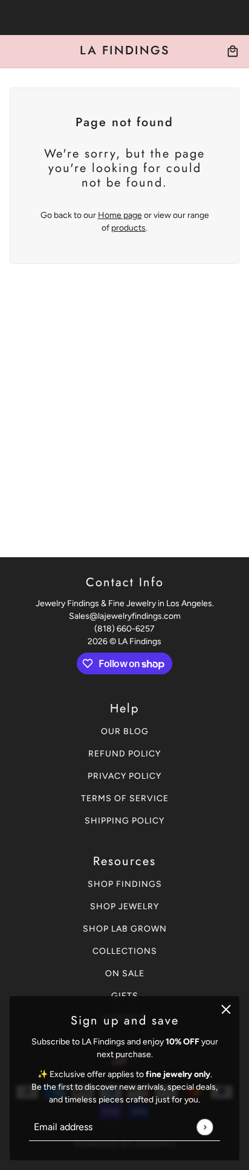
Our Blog (125, 731)
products (128, 228)
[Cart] (232, 51)
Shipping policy (124, 821)
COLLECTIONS (124, 951)
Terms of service (125, 798)
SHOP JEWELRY (124, 906)
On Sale (124, 973)
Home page (120, 215)
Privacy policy (124, 776)
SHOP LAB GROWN (125, 929)
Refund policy (124, 754)
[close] (226, 1009)
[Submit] (204, 1127)
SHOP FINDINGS (125, 884)
